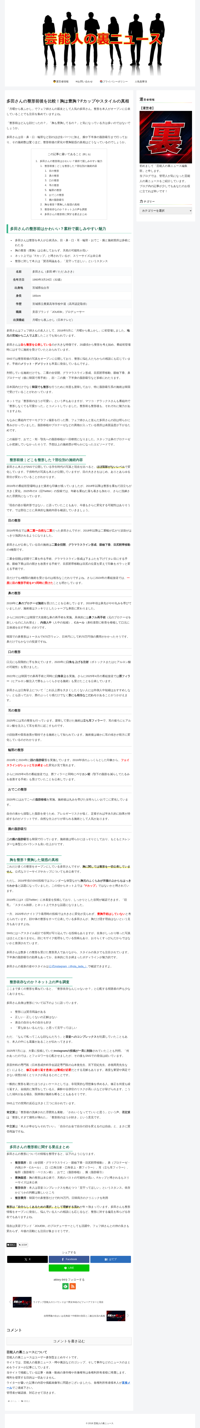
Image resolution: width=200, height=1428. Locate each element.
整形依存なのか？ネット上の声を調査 (66, 209)
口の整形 (54, 180)
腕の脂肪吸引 (56, 199)
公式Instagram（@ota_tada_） (68, 966)
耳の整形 (54, 185)
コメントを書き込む (69, 1341)
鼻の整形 (54, 175)
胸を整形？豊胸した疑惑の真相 (62, 204)
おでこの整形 (56, 194)
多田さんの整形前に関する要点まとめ (66, 214)
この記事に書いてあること (64, 154)
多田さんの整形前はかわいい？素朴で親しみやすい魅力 (71, 161)
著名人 (13, 1245)
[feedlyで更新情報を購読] (65, 1286)
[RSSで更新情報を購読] (73, 1286)
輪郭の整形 (55, 190)
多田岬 (24, 1245)
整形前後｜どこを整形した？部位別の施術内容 (71, 165)
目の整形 (54, 170)
